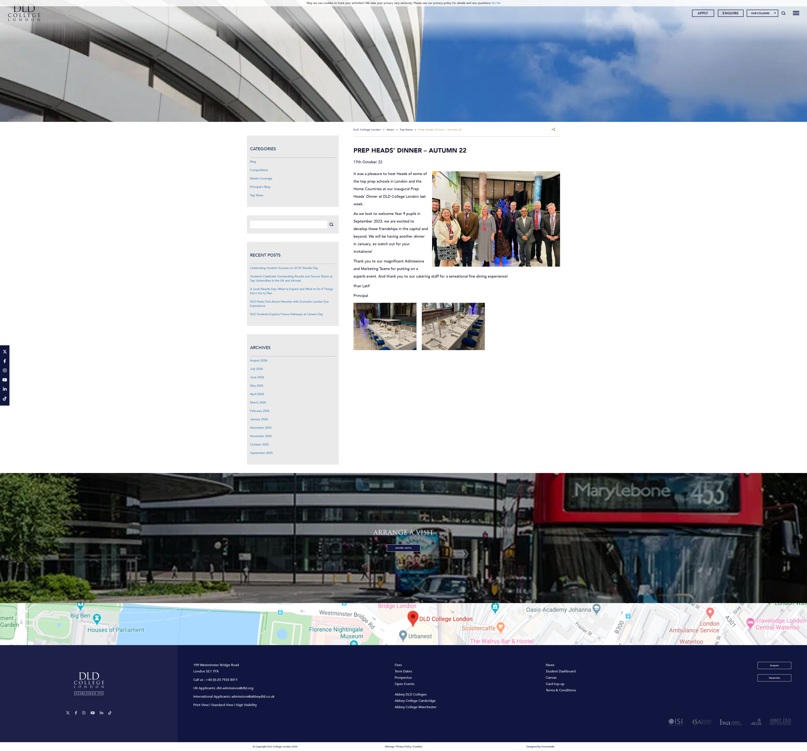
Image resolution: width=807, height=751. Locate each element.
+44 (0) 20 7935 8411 (222, 679)
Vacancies (774, 678)
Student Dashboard (561, 671)
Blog (253, 162)
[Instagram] (84, 713)
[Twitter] (68, 713)
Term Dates (403, 671)
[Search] (783, 13)
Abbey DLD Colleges (411, 694)
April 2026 (257, 394)
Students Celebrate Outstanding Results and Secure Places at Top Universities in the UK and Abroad (291, 278)
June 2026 (257, 377)
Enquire (731, 13)
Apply (703, 13)
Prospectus (403, 677)
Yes (493, 3)
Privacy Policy (403, 746)
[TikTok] (110, 713)
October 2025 (259, 445)
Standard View (222, 705)
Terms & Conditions (561, 690)
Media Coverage (261, 179)
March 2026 (258, 402)
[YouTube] (92, 713)
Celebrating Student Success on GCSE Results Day (284, 268)
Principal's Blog (260, 187)
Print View (201, 705)
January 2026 (259, 419)
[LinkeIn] (101, 713)
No (499, 3)
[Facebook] (76, 713)
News (550, 665)
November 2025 (261, 436)
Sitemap (389, 746)
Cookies (417, 746)
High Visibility (246, 705)
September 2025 (261, 453)
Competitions (259, 170)
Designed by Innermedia (540, 746)
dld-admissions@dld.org (234, 688)
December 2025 (261, 428)
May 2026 (256, 386)
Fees (398, 665)
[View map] (403, 624)
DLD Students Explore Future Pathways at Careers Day (286, 314)
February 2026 (260, 411)
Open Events (404, 684)
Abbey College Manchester (415, 707)
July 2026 (256, 369)
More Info (404, 548)
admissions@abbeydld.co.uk (252, 696)
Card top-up (555, 684)
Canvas (551, 677)
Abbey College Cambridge (415, 700)
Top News (256, 195)
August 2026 (258, 360)
